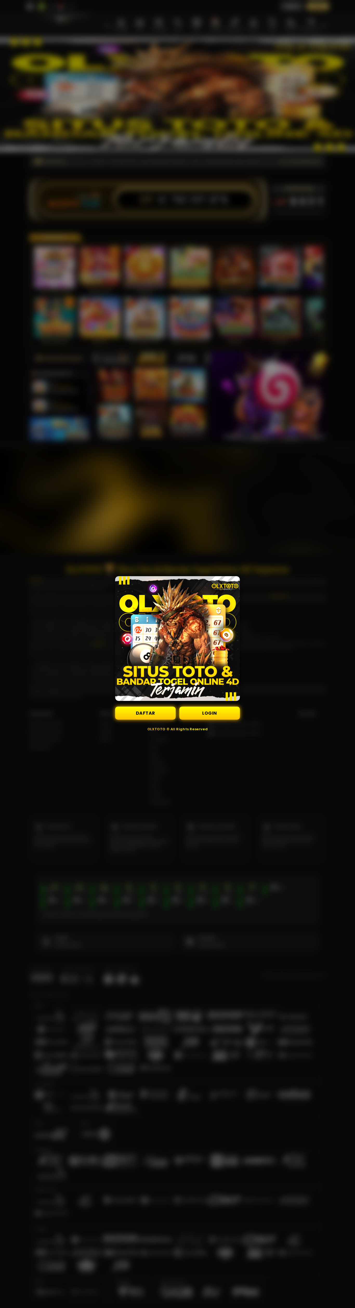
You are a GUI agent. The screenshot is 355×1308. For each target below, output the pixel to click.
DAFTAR (145, 713)
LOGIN (209, 713)
